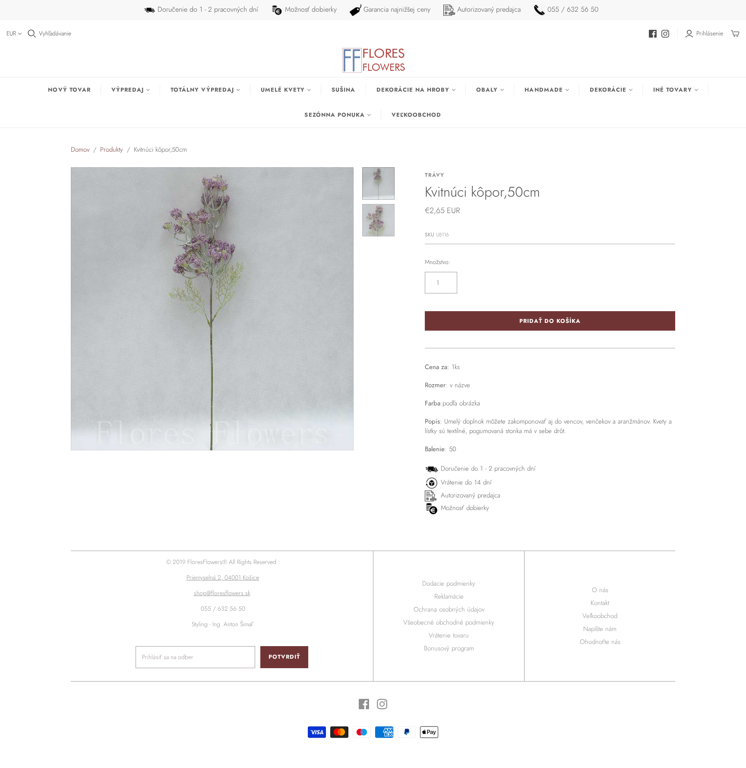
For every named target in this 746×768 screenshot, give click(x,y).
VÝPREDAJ (127, 90)
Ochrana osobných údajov (449, 609)
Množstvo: (437, 262)
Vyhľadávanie (55, 33)
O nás (600, 590)
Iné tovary (672, 90)
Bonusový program (449, 648)
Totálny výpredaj (202, 90)
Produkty (111, 149)
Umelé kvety (283, 90)
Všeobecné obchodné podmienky (448, 622)
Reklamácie (449, 596)
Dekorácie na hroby (413, 90)
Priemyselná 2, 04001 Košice (222, 577)
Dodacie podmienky (448, 583)
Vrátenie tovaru (449, 635)
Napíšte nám (599, 629)
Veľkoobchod (416, 115)
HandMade (544, 90)
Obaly (487, 90)
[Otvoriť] (32, 33)
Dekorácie (608, 90)
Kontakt (600, 603)
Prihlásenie (709, 33)
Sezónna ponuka (334, 115)
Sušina (343, 90)
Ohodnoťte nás (600, 642)
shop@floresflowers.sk (222, 593)
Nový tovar (69, 90)
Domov (80, 149)
